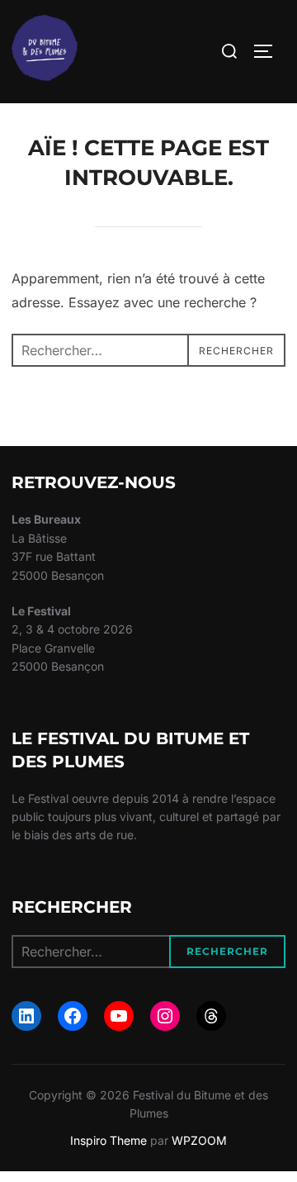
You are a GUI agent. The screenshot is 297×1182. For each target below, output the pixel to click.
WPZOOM (199, 1140)
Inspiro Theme (108, 1140)
